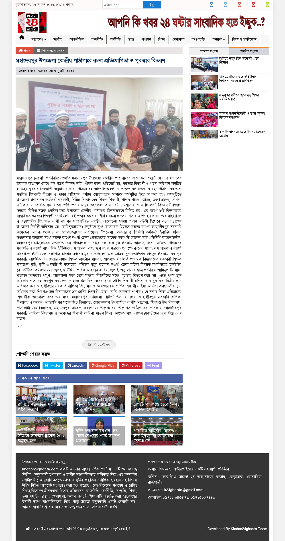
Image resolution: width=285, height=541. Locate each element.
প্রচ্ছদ (27, 51)
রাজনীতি (97, 39)
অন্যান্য (218, 39)
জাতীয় (57, 39)
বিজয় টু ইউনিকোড (244, 39)
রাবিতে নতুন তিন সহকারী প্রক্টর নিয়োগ (39, 407)
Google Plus (104, 365)
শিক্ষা (161, 39)
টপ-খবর (46, 51)
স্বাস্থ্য (131, 39)
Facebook (29, 365)
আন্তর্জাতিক (77, 39)
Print (155, 365)
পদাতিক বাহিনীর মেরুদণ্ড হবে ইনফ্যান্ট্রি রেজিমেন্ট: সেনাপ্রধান (155, 435)
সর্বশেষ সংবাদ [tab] (209, 51)
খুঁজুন (152, 5)
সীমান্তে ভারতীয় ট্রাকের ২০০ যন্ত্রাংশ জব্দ (41, 438)
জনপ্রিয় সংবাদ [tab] (249, 51)
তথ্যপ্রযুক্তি (198, 39)
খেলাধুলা (178, 39)
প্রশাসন (146, 39)
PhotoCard (101, 344)
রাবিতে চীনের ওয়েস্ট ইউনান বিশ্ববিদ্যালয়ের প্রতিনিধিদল (94, 404)
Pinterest (132, 365)
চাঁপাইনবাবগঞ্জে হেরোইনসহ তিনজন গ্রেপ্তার (156, 407)
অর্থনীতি (115, 39)
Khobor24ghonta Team (249, 529)
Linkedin (77, 365)
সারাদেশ (38, 39)
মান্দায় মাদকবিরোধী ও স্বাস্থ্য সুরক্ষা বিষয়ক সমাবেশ (242, 115)
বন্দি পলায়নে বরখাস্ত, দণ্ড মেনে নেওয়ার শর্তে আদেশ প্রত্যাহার (98, 435)
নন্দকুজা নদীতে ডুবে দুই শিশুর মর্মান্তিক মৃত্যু (239, 97)
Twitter (54, 365)
